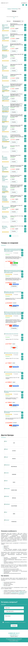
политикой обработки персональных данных (17, 622)
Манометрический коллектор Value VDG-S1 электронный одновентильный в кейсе (16, 85)
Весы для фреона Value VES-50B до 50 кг (16, 55)
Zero (14, 513)
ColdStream (14, 505)
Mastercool (14, 466)
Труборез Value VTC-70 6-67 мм (12, 339)
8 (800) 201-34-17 (4, 2)
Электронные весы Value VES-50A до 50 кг (16, 65)
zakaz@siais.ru (24, 2)
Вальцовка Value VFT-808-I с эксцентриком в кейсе (16, 176)
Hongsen (14, 474)
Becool (14, 458)
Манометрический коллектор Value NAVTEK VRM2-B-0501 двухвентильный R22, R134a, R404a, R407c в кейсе (13, 257)
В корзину (14, 30)
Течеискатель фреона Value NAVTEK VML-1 (16, 75)
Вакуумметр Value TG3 (15, 145)
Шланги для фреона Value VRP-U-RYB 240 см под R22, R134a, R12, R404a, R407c (16, 115)
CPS (14, 442)
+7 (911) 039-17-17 (22, 592)
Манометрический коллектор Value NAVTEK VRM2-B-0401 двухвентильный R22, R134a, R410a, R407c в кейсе (13, 279)
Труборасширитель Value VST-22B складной (16, 206)
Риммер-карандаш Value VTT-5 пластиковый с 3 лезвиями (16, 196)
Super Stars (14, 490)
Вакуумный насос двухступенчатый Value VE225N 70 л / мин (16, 34)
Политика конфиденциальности (14, 639)
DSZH (14, 482)
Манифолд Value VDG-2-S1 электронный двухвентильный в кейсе (14, 299)
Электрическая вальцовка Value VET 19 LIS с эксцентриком (16, 166)
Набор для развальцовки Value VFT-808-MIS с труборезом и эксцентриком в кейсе (16, 186)
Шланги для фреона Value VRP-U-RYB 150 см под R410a (16, 126)
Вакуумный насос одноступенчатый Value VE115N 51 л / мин (16, 24)
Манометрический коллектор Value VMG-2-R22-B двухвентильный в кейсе (16, 95)
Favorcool (14, 521)
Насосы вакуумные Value (12, 16)
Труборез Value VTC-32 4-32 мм (16, 226)
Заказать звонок (14, 636)
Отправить (14, 625)
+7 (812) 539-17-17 (14, 592)
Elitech (14, 450)
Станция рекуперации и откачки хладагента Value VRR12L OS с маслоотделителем (16, 135)
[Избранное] (25, 25)
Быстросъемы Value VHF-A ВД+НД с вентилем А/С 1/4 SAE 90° (16, 44)
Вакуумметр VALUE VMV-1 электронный (15, 156)
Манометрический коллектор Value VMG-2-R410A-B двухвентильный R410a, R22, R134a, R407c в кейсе (16, 105)
